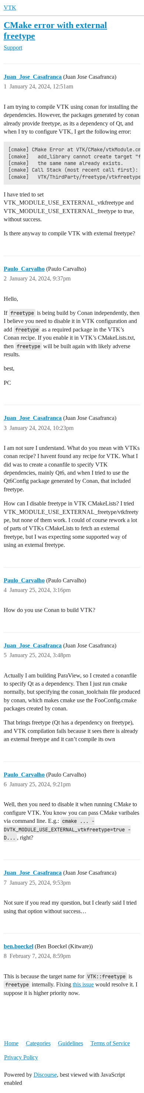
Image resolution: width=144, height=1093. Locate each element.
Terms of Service (110, 1043)
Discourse (45, 1075)
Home (11, 1043)
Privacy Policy (21, 1057)
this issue (83, 984)
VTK (10, 7)
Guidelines (70, 1043)
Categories (38, 1043)
